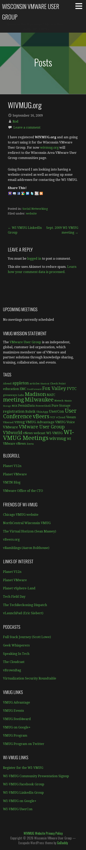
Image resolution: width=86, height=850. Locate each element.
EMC (23, 389)
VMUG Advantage (40, 422)
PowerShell (43, 405)
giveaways (10, 395)
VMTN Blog (11, 482)
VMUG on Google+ (17, 727)
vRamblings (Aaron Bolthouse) (26, 548)
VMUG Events (13, 711)
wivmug (57, 438)
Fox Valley (54, 388)
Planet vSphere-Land (19, 588)
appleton (20, 383)
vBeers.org (11, 539)
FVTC (72, 388)
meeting (13, 400)
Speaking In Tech (16, 654)
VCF (52, 417)
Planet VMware (15, 474)
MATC (51, 395)
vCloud (60, 417)
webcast (39, 433)
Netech (59, 400)
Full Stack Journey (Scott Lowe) (27, 637)
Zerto (30, 443)
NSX (14, 405)
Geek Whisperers (16, 645)
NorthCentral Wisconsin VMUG (27, 523)
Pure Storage (61, 405)
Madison (35, 394)
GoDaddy (62, 842)
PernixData (26, 405)
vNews (28, 433)
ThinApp (42, 411)
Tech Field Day (14, 597)
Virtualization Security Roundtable (29, 678)
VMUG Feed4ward (17, 719)
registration (14, 411)
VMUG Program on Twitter (23, 744)
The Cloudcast (13, 662)
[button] (80, 6)
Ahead (7, 383)
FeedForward (34, 389)
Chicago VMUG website (20, 515)
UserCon (56, 411)
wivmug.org (49, 147)
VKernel (8, 422)
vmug (19, 422)
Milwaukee (39, 400)
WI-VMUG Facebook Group (23, 784)
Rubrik (30, 411)
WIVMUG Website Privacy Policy (43, 833)
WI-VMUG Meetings (38, 435)
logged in (34, 258)
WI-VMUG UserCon (17, 809)
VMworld (12, 432)
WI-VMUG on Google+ (19, 801)
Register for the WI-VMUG (23, 768)
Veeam (71, 417)
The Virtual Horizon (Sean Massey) (29, 531)
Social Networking (35, 208)
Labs (21, 395)
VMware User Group (25, 342)
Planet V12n (12, 466)
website (31, 213)
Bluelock (44, 383)
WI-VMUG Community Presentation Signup (36, 776)
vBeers (41, 416)
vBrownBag (12, 670)
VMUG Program (15, 735)
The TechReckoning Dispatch (25, 605)
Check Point (58, 383)
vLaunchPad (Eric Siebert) (23, 613)
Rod (15, 121)
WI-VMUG (54, 433)
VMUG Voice (65, 422)
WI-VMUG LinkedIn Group (23, 792)
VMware (10, 427)
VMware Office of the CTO (23, 491)
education (11, 389)
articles (35, 383)
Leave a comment (26, 127)
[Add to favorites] (10, 193)
